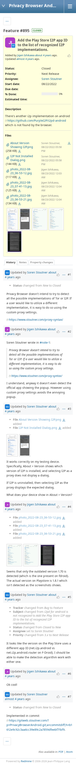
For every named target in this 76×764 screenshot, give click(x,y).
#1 (69, 274)
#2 (69, 331)
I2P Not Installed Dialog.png (38, 428)
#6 (69, 674)
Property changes (41, 262)
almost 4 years (25, 59)
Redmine (26, 761)
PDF (61, 752)
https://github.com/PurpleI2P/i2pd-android (36, 120)
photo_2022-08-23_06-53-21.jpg (40, 533)
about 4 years (43, 55)
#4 (69, 507)
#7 (69, 696)
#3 (69, 409)
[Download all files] (69, 143)
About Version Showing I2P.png (40, 419)
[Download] (19, 151)
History (10, 262)
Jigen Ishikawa (25, 55)
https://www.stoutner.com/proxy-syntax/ (36, 320)
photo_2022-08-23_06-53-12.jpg (40, 517)
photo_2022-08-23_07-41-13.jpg (40, 526)
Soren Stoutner (52, 79)
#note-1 (45, 342)
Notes (23, 262)
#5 (69, 597)
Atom (69, 752)
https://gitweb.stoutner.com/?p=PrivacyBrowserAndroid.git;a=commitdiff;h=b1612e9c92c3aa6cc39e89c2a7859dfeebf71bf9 (39, 725)
